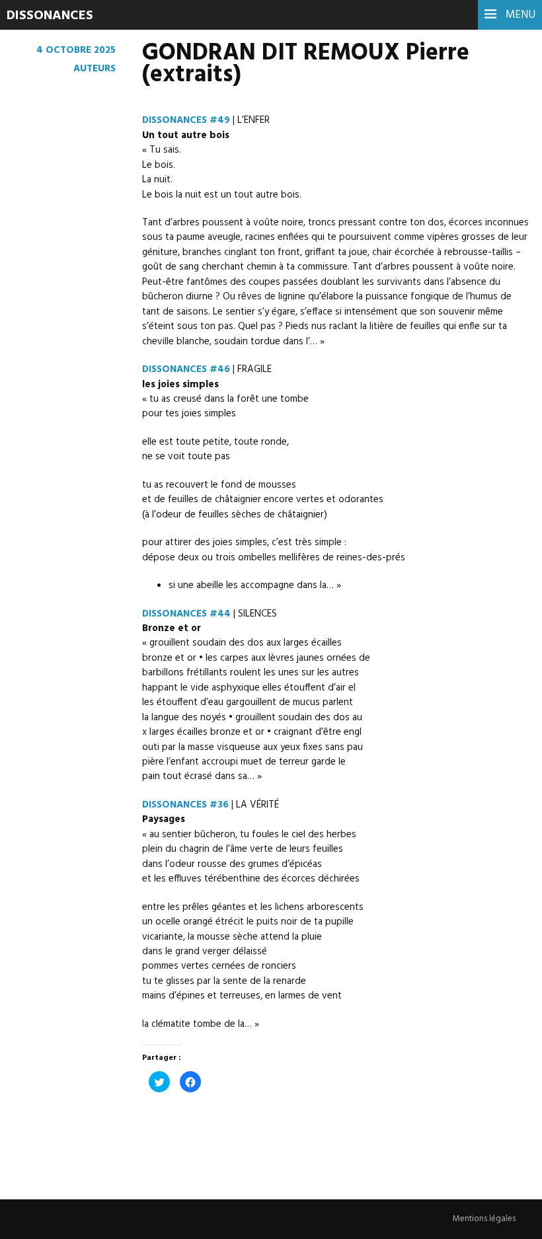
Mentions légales (484, 1219)
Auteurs (94, 69)
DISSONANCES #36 (185, 805)
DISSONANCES (50, 15)
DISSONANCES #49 (186, 120)
